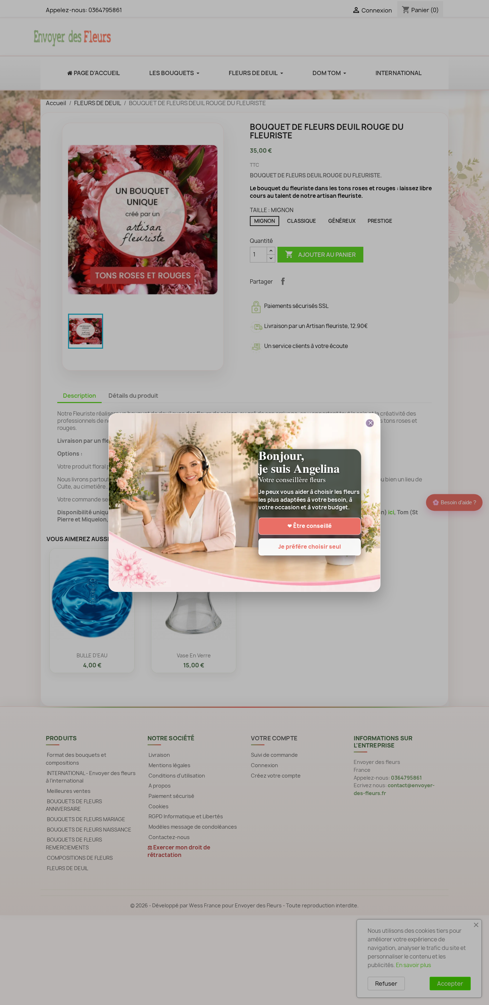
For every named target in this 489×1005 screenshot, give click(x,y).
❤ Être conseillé (309, 526)
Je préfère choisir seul (309, 547)
